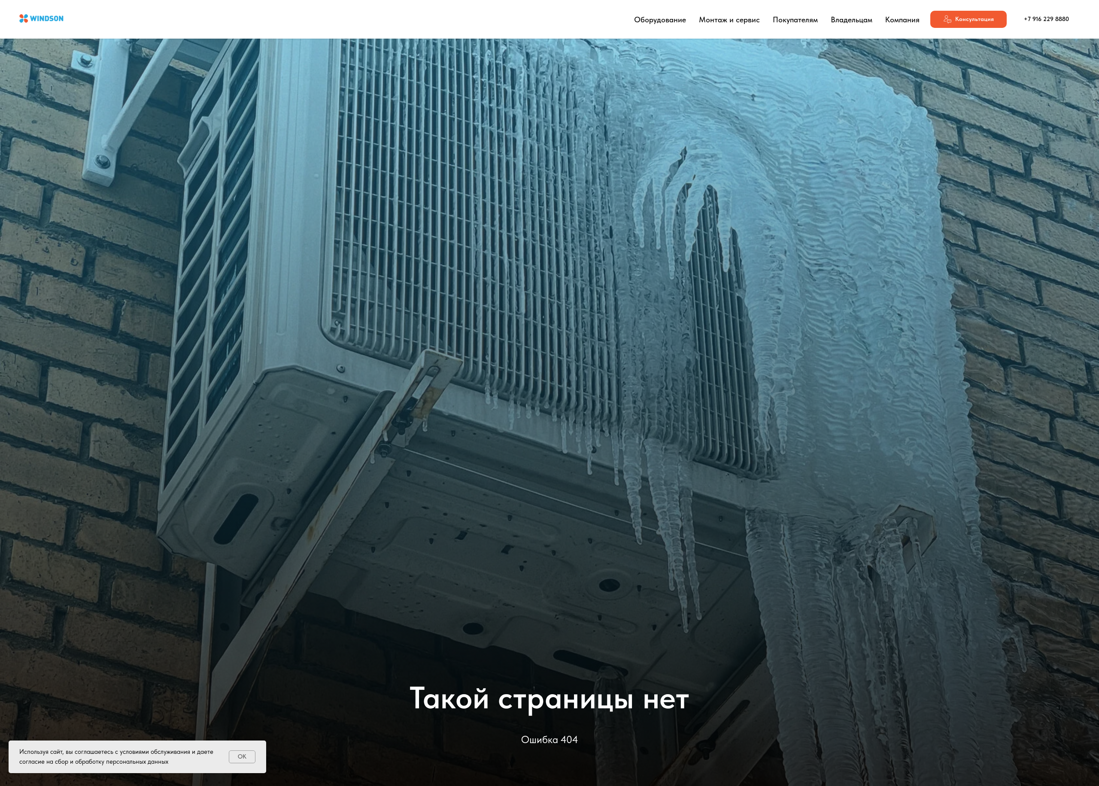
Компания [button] (902, 19)
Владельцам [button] (851, 19)
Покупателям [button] (795, 19)
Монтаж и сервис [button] (729, 19)
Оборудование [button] (660, 19)
